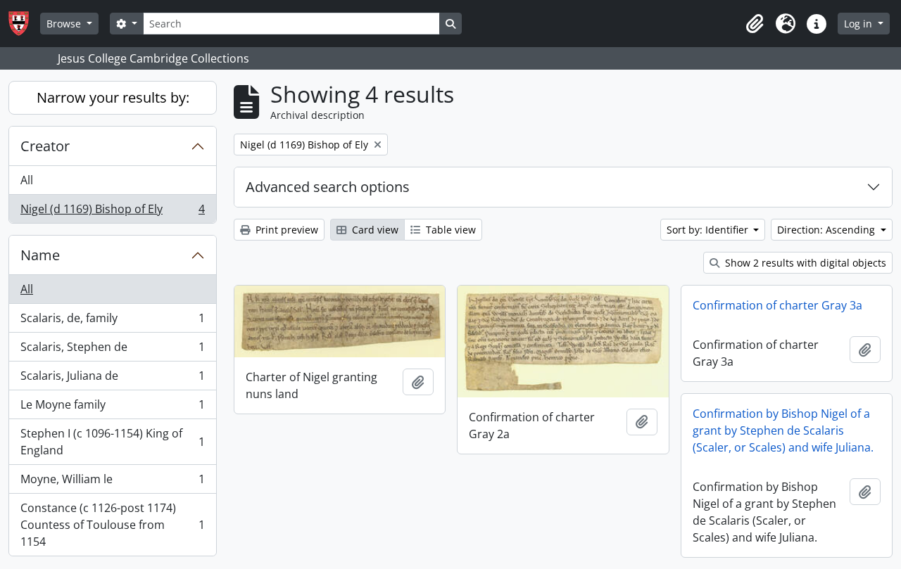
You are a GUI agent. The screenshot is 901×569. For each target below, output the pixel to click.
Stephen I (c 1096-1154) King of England (112, 442)
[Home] (24, 23)
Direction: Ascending (827, 229)
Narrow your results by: (113, 97)
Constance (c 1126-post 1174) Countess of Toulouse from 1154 (112, 524)
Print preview (285, 229)
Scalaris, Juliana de (112, 379)
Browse (65, 23)
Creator (45, 145)
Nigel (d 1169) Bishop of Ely (112, 212)
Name (40, 254)
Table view (449, 229)
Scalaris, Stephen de (112, 350)
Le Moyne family (112, 408)
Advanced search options (328, 186)
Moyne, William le (112, 482)
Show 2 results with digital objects (804, 262)
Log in (859, 23)
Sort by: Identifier (709, 229)
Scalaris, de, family (112, 321)
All (26, 180)
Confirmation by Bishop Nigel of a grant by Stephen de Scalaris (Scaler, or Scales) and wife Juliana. (783, 430)
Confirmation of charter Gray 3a (777, 305)
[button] (754, 23)
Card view (373, 229)
